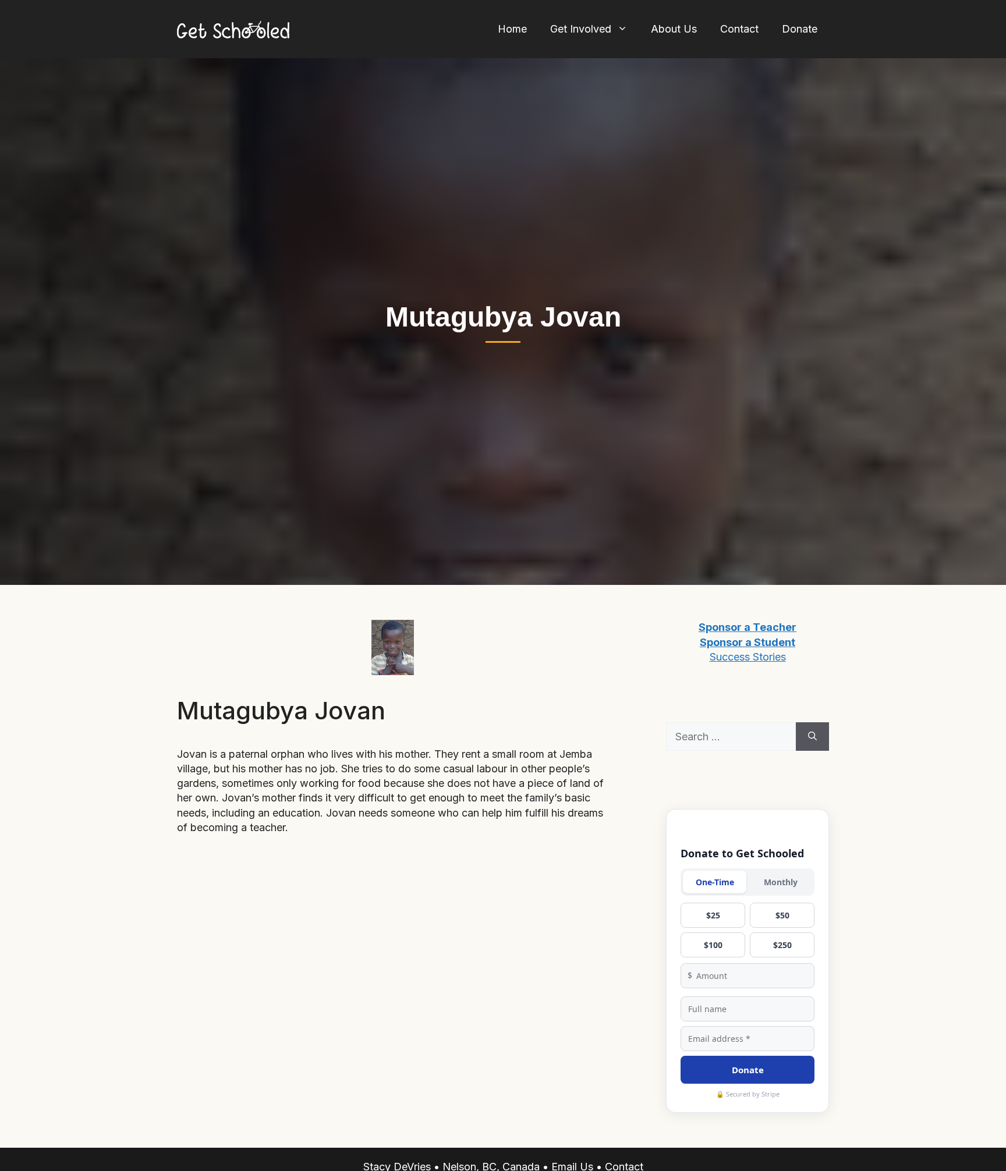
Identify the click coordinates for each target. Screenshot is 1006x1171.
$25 (713, 915)
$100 (713, 944)
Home (512, 29)
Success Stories (748, 657)
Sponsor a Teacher (747, 627)
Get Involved (580, 29)
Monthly (781, 882)
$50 (782, 915)
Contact (739, 29)
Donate (799, 29)
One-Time (715, 882)
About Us (674, 29)
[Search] (812, 736)
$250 (782, 944)
